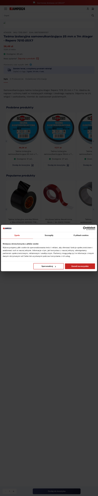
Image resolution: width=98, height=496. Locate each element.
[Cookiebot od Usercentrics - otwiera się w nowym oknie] (84, 228)
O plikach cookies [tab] (81, 235)
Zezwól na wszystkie (80, 266)
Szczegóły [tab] (49, 235)
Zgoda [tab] (17, 235)
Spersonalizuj (47, 266)
